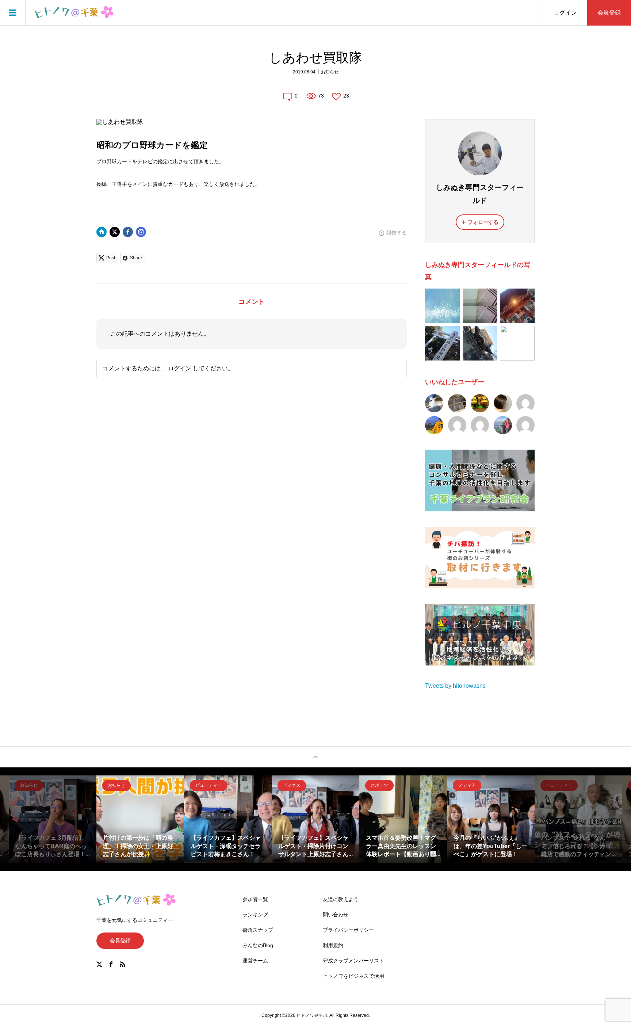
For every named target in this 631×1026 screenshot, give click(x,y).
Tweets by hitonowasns (455, 686)
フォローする (483, 222)
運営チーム (255, 961)
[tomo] (480, 403)
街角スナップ (257, 930)
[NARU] (434, 403)
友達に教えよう (341, 899)
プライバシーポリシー (348, 930)
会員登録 (609, 12)
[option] (52, 819)
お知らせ (330, 72)
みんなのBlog (257, 945)
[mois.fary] (503, 403)
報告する (396, 233)
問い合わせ (335, 915)
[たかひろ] (434, 425)
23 (346, 96)
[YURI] (525, 425)
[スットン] (525, 403)
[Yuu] (457, 403)
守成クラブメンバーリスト (353, 961)
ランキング (255, 915)
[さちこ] (457, 425)
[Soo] (503, 425)
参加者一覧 (255, 899)
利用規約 (333, 945)
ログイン (565, 12)
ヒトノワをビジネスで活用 (353, 976)
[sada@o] (480, 425)
